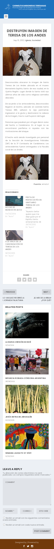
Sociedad (36, 40)
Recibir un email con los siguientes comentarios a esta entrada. (26, 519)
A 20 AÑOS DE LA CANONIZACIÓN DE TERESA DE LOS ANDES (14, 245)
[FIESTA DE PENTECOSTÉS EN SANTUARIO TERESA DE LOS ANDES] (36, 212)
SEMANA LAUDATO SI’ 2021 (18, 453)
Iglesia (28, 40)
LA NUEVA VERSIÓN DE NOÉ (18, 342)
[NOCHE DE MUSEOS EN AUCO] (14, 201)
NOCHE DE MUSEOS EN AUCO (13, 208)
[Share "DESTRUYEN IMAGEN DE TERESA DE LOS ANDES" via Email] (34, 279)
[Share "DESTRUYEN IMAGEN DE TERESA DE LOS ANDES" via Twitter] (24, 279)
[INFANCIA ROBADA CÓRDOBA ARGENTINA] (27, 361)
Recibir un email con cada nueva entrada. (25, 525)
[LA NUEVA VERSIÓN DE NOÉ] (27, 325)
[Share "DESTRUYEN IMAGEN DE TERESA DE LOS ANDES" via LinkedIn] (29, 279)
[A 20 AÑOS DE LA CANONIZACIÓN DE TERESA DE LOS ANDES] (14, 235)
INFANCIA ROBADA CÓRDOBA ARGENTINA (25, 378)
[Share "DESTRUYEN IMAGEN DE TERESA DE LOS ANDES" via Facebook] (19, 279)
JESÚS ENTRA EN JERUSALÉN (18, 417)
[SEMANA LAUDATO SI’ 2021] (27, 436)
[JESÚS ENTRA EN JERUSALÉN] (27, 399)
